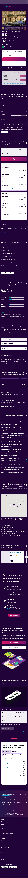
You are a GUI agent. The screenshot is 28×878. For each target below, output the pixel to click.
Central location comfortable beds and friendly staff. (13, 317)
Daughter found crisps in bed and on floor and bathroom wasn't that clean (14, 330)
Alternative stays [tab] (15, 751)
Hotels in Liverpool (7, 773)
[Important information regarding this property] (26, 374)
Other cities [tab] (6, 751)
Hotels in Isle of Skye (7, 775)
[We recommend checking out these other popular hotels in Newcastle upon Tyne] (26, 546)
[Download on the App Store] (13, 867)
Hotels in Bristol (6, 771)
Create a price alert (11, 608)
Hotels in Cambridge (7, 777)
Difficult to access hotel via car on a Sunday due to (13, 326)
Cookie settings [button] (4, 232)
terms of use (19, 731)
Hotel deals (9, 810)
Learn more (4, 226)
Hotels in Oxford (6, 779)
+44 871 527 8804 (6, 44)
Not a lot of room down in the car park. (12, 332)
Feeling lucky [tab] (6, 754)
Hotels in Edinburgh (7, 763)
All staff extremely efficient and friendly (12, 319)
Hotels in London (7, 761)
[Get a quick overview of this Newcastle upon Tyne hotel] (26, 96)
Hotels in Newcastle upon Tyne (13, 813)
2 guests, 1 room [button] (7, 55)
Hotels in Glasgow (7, 767)
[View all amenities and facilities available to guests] (26, 242)
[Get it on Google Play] (4, 867)
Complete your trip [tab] (16, 754)
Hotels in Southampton (8, 781)
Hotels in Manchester (7, 765)
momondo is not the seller (9, 799)
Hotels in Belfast (6, 769)
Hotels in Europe (16, 810)
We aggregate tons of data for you (11, 802)
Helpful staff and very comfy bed (11, 314)
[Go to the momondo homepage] (9, 6)
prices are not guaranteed (7, 795)
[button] (2, 6)
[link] (14, 615)
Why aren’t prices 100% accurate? (11, 805)
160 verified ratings (15, 46)
